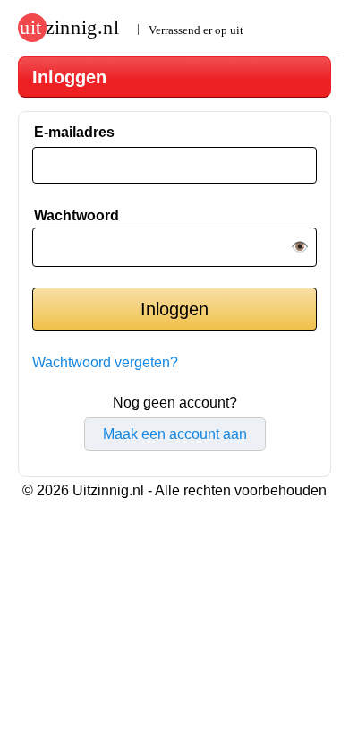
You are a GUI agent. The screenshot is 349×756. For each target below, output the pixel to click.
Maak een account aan (175, 434)
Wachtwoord (76, 215)
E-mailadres (74, 132)
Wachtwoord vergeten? (105, 362)
